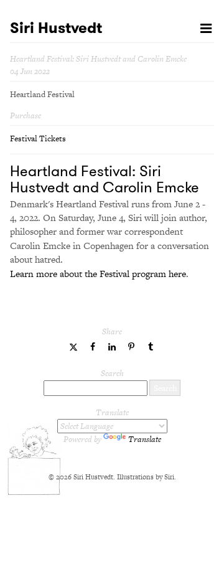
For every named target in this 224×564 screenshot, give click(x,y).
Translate (144, 439)
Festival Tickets (38, 138)
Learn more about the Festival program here (98, 273)
